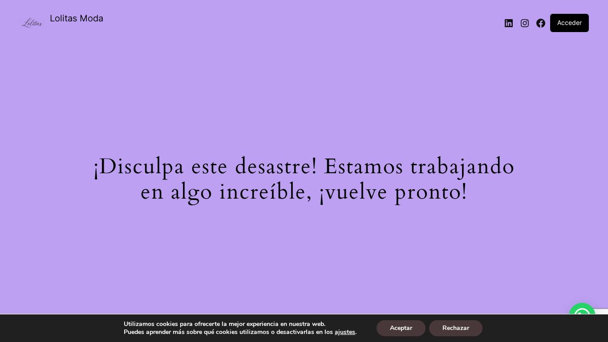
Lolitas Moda (76, 18)
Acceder (569, 22)
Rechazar (455, 328)
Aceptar (401, 328)
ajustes (345, 332)
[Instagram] (524, 23)
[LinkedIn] (508, 23)
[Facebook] (540, 23)
